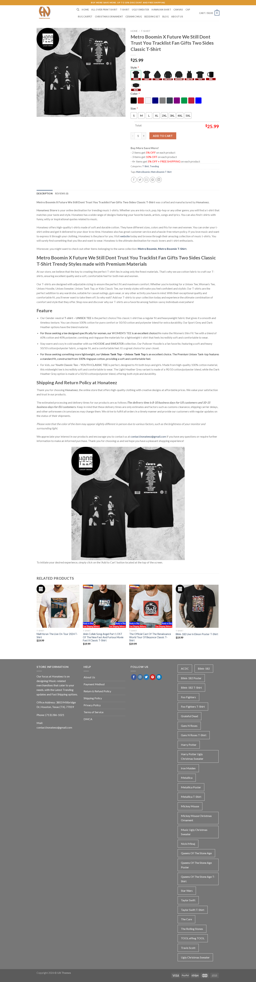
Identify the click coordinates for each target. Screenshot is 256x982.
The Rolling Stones (192, 928)
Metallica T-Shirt (191, 796)
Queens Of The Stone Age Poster (196, 865)
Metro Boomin (143, 171)
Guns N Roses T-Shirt (193, 735)
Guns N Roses (189, 725)
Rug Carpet (85, 16)
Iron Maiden (188, 768)
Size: (134, 108)
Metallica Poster (191, 787)
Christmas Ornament (109, 16)
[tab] (45, 193)
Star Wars (187, 890)
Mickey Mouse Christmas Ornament (196, 818)
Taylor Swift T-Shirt (192, 909)
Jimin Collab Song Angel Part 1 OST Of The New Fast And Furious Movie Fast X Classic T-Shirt (103, 637)
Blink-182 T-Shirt (191, 687)
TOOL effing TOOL (192, 938)
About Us (177, 16)
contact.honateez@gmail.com (148, 436)
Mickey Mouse (190, 806)
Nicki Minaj (188, 843)
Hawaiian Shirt (161, 9)
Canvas (178, 9)
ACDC (185, 668)
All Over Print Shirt (104, 9)
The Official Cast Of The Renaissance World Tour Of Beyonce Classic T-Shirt (150, 637)
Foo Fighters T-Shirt (193, 706)
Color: (135, 93)
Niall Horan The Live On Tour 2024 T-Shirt (57, 635)
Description (45, 193)
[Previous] (36, 618)
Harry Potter (188, 744)
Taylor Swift (188, 900)
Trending (154, 166)
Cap (187, 9)
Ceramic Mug (133, 16)
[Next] (218, 618)
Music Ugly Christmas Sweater (194, 832)
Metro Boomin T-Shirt (161, 171)
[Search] (78, 9)
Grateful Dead (189, 716)
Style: (135, 67)
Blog (165, 16)
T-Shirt (125, 9)
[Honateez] (54, 13)
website (125, 236)
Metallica (186, 777)
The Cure (186, 919)
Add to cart (163, 135)
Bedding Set (152, 16)
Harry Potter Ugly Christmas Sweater (192, 756)
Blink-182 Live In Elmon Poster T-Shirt (197, 634)
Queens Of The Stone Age (196, 853)
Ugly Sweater (140, 9)
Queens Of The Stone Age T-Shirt (198, 879)
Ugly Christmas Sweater (195, 957)
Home (85, 9)
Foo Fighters (188, 697)
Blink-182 (204, 668)
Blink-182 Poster (191, 678)
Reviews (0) (61, 193)
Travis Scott (188, 947)
